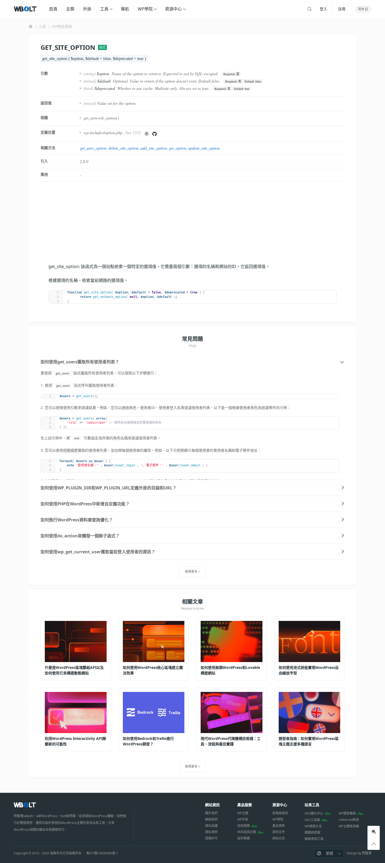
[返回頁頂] (374, 844)
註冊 (341, 8)
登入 (323, 8)
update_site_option (204, 148)
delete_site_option (123, 148)
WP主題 (242, 813)
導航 (125, 9)
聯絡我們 (211, 819)
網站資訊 (212, 804)
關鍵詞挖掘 (312, 832)
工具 (104, 9)
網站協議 (211, 825)
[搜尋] (310, 9)
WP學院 (145, 9)
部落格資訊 (280, 813)
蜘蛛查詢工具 (314, 839)
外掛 (87, 9)
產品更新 (278, 825)
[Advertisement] (192, 226)
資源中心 (173, 9)
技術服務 (243, 825)
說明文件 (278, 832)
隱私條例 (211, 832)
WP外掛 (242, 819)
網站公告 (278, 838)
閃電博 (366, 853)
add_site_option (153, 148)
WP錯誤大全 (313, 826)
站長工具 (312, 804)
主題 (70, 9)
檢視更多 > (192, 571)
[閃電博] (26, 9)
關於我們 (211, 813)
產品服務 (244, 804)
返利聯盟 (243, 838)
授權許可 (211, 838)
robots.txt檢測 (349, 819)
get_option (177, 148)
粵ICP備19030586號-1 (102, 853)
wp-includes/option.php (103, 132)
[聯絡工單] (374, 832)
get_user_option (93, 148)
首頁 (53, 9)
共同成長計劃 (246, 832)
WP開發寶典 (62, 26)
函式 (102, 47)
